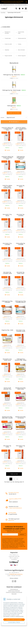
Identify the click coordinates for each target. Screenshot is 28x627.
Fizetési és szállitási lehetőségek (14, 592)
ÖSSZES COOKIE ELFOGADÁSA (14, 619)
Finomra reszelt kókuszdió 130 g (7, 388)
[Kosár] (22, 8)
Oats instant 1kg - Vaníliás (7, 446)
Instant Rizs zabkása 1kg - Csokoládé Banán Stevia (7, 129)
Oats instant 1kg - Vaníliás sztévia (21, 273)
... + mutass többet (5, 26)
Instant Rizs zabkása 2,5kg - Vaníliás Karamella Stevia (7, 186)
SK (13, 564)
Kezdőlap (3, 12)
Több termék (14, 474)
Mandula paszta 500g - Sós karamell (20, 417)
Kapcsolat (14, 593)
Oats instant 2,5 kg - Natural (7, 215)
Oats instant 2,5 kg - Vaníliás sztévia (7, 359)
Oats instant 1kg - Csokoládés (21, 215)
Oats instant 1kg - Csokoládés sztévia (7, 273)
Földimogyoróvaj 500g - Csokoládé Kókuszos (20, 302)
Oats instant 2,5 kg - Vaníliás (20, 446)
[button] (16, 8)
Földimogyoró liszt (11, 105)
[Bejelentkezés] (19, 8)
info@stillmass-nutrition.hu (8, 4)
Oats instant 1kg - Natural (21, 186)
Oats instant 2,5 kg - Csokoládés (7, 244)
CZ (17, 564)
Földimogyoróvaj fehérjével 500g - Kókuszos (21, 157)
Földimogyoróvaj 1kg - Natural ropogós (11, 90)
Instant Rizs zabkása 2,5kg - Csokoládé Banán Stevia (20, 129)
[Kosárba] (7, 150)
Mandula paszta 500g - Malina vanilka (20, 388)
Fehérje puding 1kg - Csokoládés (20, 244)
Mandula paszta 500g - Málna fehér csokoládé (7, 417)
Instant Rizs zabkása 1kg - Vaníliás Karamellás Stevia (7, 157)
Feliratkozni (22, 534)
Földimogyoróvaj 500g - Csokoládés (7, 302)
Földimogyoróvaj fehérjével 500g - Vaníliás (20, 359)
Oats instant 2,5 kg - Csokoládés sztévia (20, 331)
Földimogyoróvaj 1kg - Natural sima (11, 74)
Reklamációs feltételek (14, 590)
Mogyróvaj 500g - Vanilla (7, 330)
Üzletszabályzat (14, 589)
